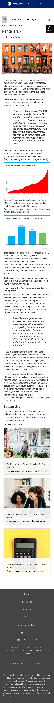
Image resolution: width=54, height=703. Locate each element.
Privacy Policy (34, 647)
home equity (12, 377)
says (33, 312)
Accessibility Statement (18, 651)
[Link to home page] (17, 4)
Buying (5, 25)
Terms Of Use (16, 647)
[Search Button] (48, 19)
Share (49, 30)
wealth (11, 397)
